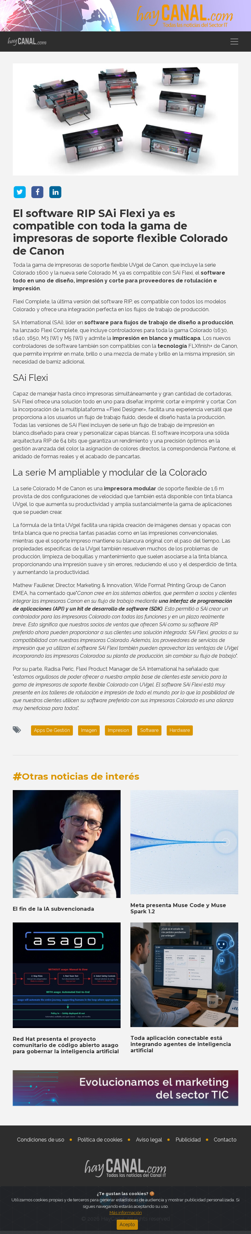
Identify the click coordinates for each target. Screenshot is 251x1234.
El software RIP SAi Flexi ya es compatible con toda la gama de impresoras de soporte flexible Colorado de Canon (120, 232)
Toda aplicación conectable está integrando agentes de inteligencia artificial (180, 1044)
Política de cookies (100, 1140)
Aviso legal (149, 1140)
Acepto (127, 1224)
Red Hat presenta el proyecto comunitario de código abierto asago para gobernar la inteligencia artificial (66, 1045)
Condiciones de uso (40, 1140)
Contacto (225, 1140)
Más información (125, 1212)
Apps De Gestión (52, 730)
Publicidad (188, 1140)
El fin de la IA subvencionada (53, 909)
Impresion (118, 730)
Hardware (180, 730)
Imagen (89, 730)
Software (149, 730)
